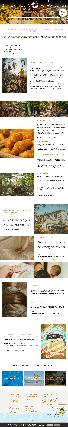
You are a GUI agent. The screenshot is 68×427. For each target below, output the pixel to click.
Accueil (3, 6)
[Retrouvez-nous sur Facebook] (10, 416)
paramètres (42, 425)
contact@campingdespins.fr (15, 408)
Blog (56, 6)
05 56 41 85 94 (20, 350)
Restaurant (14, 6)
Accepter (50, 424)
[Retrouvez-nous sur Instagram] (14, 416)
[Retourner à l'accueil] (35, 2)
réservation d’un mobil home (47, 242)
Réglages (57, 424)
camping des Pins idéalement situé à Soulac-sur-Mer (22, 36)
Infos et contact (63, 6)
